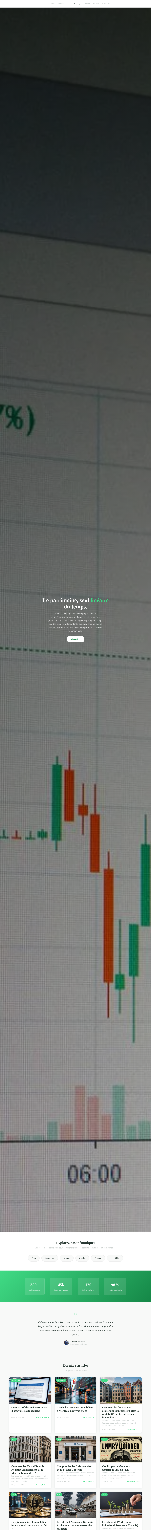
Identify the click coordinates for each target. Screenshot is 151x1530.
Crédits (88, 4)
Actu (43, 4)
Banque (61, 4)
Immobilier (105, 4)
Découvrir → (76, 639)
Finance (96, 4)
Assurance (51, 4)
